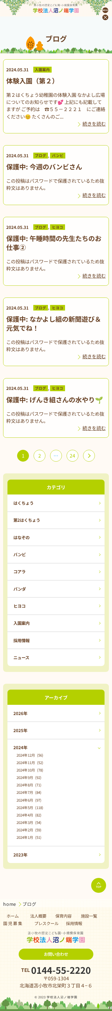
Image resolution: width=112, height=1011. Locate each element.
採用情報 (21, 640)
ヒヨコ (57, 227)
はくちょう (23, 503)
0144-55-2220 (61, 970)
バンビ (57, 155)
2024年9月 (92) (28, 777)
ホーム (13, 916)
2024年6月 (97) (28, 800)
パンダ (19, 589)
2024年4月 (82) (28, 814)
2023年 (20, 855)
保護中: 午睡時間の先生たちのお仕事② (53, 242)
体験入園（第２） (32, 80)
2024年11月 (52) (29, 762)
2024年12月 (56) (29, 755)
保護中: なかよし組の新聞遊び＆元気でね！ (53, 323)
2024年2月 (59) (28, 829)
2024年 (20, 747)
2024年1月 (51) (28, 837)
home (10, 904)
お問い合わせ (56, 954)
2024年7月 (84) (28, 792)
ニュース (21, 657)
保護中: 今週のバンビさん (44, 166)
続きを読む (94, 123)
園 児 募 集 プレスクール (30, 923)
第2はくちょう (26, 520)
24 (72, 455)
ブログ (40, 155)
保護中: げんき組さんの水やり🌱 (54, 399)
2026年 (20, 713)
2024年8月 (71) (28, 784)
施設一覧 (89, 916)
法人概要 (38, 916)
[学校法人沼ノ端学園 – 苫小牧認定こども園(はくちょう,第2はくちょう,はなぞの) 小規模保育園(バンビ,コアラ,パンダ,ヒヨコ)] (56, 8)
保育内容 (63, 916)
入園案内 (42, 69)
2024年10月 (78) (29, 769)
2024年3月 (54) (28, 822)
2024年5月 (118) (29, 807)
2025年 (20, 730)
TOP (98, 886)
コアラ (19, 571)
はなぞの (21, 537)
